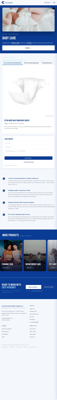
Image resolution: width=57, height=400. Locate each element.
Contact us (32, 337)
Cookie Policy (11, 347)
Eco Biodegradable (34, 322)
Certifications (5, 334)
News (3, 337)
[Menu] (54, 2)
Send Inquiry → (29, 158)
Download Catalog (48, 287)
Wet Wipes (32, 319)
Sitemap (25, 347)
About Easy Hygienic (7, 329)
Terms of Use (19, 347)
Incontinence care (34, 314)
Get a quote (33, 329)
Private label (33, 334)
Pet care (32, 316)
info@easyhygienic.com (37, 291)
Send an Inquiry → (33, 287)
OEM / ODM (33, 331)
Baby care (32, 308)
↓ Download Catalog (28, 162)
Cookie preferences (33, 347)
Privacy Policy (4, 347)
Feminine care (33, 311)
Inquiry (28, 48)
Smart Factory (5, 331)
